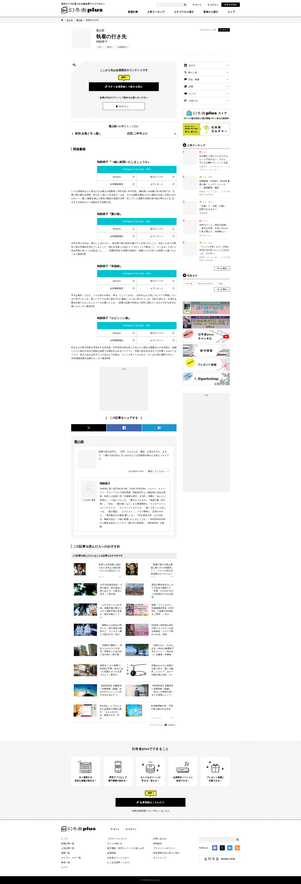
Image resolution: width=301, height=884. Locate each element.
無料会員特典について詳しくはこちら (151, 811)
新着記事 (133, 12)
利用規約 (157, 843)
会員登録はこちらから (152, 802)
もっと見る (222, 268)
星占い (110, 47)
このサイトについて (117, 838)
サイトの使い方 (114, 843)
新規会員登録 (230, 4)
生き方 (70, 20)
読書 (191, 86)
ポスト (225, 30)
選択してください (156, 471)
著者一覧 (65, 862)
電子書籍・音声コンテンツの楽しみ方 (125, 848)
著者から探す (210, 12)
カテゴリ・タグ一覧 (71, 857)
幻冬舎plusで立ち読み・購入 (137, 169)
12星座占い (123, 47)
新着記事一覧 (67, 843)
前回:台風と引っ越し (88, 133)
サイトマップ (159, 857)
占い (101, 47)
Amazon (117, 177)
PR (120, 577)
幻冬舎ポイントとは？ (118, 857)
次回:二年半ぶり (137, 133)
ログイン (214, 5)
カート (198, 5)
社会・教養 (193, 79)
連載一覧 (65, 853)
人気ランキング (156, 12)
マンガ (192, 93)
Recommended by (157, 725)
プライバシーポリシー (164, 848)
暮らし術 (192, 72)
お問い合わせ (159, 838)
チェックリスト (206, 283)
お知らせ (193, 100)
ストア (231, 12)
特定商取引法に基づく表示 (166, 853)
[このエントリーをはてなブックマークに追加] (229, 848)
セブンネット (156, 184)
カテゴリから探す (184, 12)
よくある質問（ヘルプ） (119, 862)
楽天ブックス (156, 177)
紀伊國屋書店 (116, 184)
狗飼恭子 (105, 483)
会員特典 (111, 853)
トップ (64, 838)
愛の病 (79, 20)
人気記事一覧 (67, 848)
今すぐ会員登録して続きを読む (125, 86)
